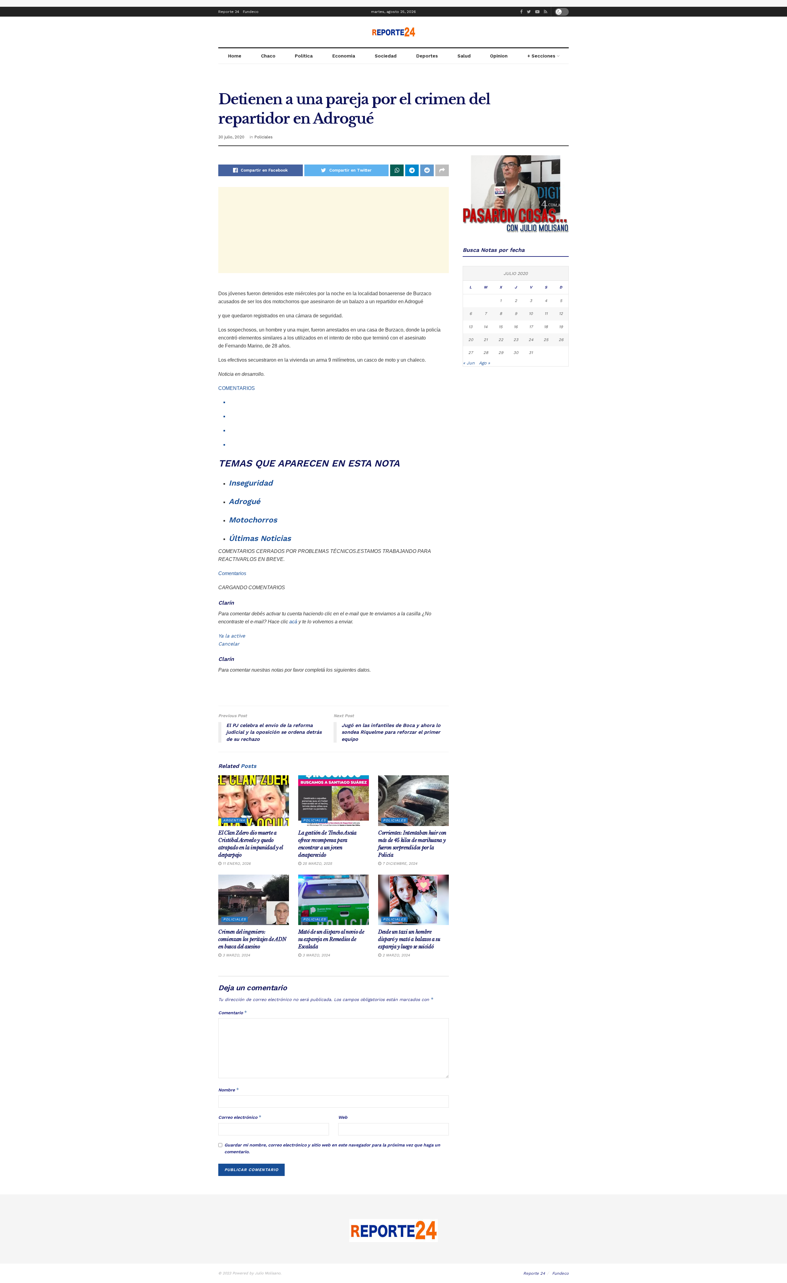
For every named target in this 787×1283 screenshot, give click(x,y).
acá (293, 621)
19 (561, 326)
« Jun (469, 362)
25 (546, 339)
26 (561, 339)
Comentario (232, 1012)
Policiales (263, 137)
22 (500, 339)
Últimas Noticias (260, 538)
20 (470, 339)
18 (546, 326)
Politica (304, 56)
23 (515, 339)
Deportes (427, 56)
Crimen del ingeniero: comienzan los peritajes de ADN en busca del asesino (252, 939)
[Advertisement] (333, 230)
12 (561, 313)
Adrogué (244, 501)
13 (471, 326)
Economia (343, 56)
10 (531, 313)
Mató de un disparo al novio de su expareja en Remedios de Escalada (331, 939)
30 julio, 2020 (231, 137)
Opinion (499, 56)
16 (516, 326)
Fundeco (251, 12)
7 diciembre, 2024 (399, 863)
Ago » (484, 362)
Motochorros (253, 519)
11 (546, 313)
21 (486, 339)
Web (342, 1117)
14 (486, 326)
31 (531, 352)
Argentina (234, 820)
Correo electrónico (240, 1117)
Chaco (268, 56)
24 (530, 339)
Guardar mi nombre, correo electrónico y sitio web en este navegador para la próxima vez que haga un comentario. (332, 1148)
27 (470, 352)
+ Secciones (541, 56)
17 (531, 326)
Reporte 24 (228, 12)
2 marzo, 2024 (395, 955)
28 (485, 352)
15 (501, 326)
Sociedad (386, 56)
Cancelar (228, 644)
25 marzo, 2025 (316, 863)
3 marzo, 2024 (235, 955)
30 (515, 352)
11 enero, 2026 (236, 863)
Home (234, 56)
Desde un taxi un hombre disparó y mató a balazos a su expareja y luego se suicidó (409, 939)
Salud (464, 56)
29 (500, 352)
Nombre (228, 1090)
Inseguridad (251, 483)
